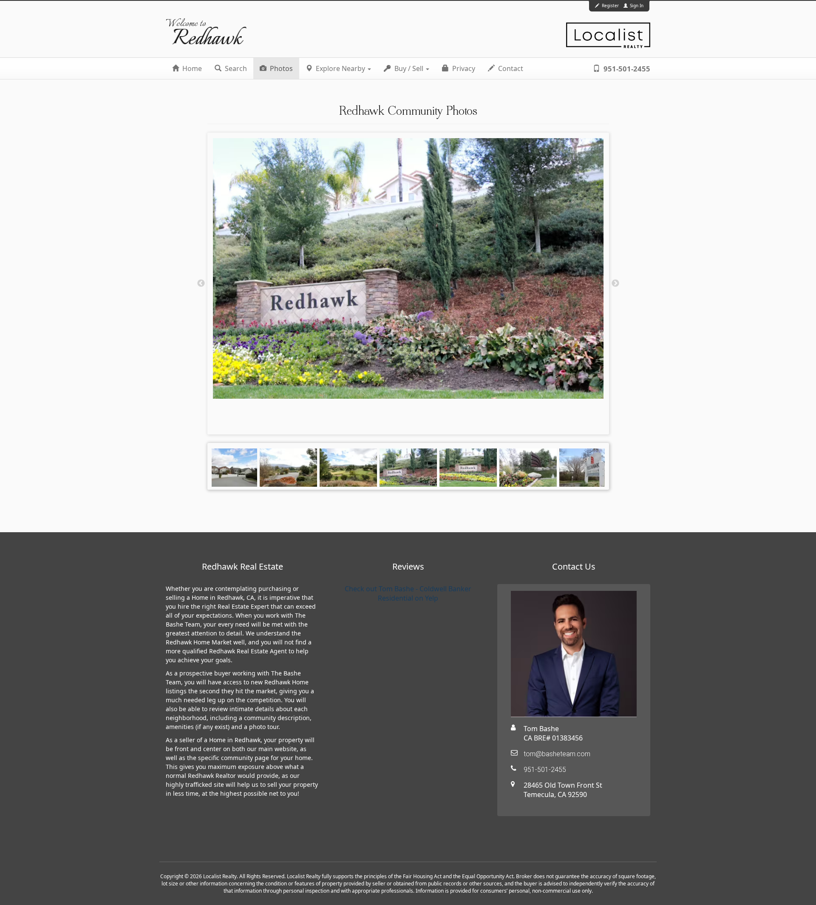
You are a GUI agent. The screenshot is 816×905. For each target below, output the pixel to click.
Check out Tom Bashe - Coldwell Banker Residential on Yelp (408, 593)
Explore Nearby (340, 68)
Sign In (636, 6)
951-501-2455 (626, 69)
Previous (201, 283)
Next (615, 283)
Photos (280, 68)
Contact (509, 68)
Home (191, 68)
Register (610, 6)
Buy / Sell (409, 68)
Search (235, 68)
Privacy (462, 68)
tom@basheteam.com (557, 754)
